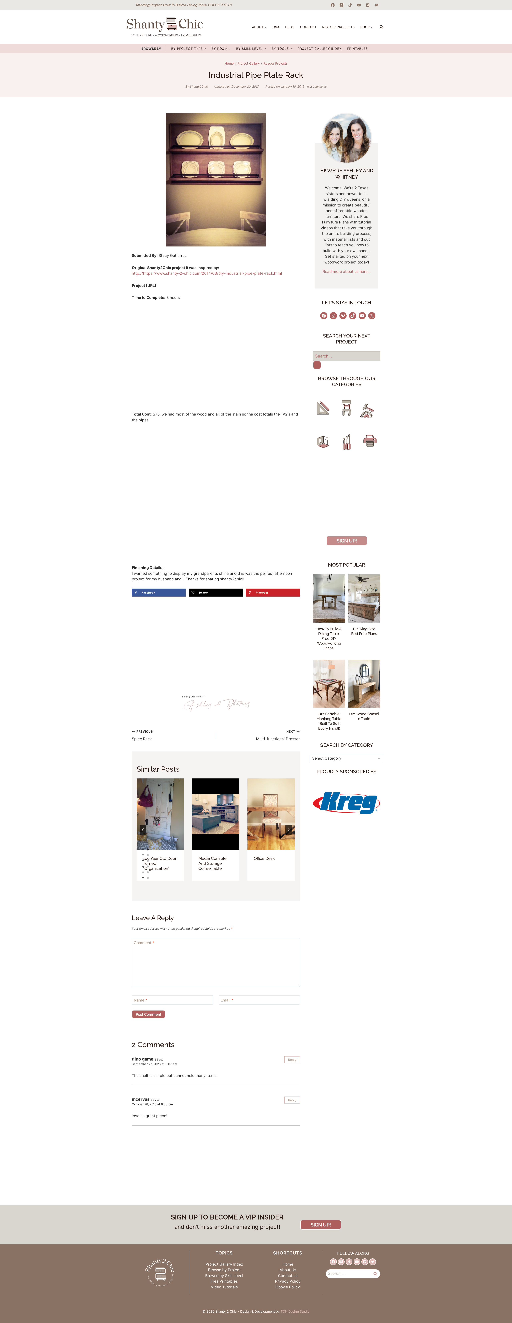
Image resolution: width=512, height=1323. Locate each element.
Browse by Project (224, 1270)
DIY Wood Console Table (364, 716)
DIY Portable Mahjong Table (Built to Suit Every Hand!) (329, 721)
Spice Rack (142, 735)
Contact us (288, 1275)
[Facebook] (333, 5)
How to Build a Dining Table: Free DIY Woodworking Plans (329, 638)
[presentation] (160, 814)
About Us (288, 1270)
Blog (289, 27)
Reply (292, 1060)
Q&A (276, 27)
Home (229, 63)
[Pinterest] (367, 5)
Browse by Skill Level (224, 1275)
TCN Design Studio (295, 1311)
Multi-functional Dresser (278, 735)
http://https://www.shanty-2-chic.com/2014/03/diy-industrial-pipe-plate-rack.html (207, 273)
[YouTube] (359, 5)
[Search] (317, 365)
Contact (308, 27)
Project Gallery (248, 63)
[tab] (148, 849)
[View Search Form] (381, 27)
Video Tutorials (224, 1287)
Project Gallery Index (320, 49)
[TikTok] (350, 5)
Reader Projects (338, 27)
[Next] (288, 830)
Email (227, 1000)
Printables (357, 49)
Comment (144, 942)
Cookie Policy (288, 1287)
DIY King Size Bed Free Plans (364, 631)
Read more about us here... (347, 271)
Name (140, 1000)
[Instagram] (341, 5)
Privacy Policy (288, 1281)
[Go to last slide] (143, 830)
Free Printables (224, 1281)
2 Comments (318, 86)
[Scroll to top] (497, 1304)
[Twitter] (376, 5)
